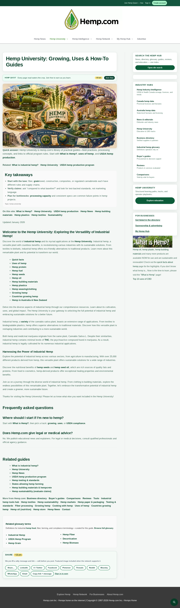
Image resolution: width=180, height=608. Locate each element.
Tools (96, 498)
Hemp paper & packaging (91, 502)
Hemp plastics (21, 215)
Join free (109, 78)
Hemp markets (68, 502)
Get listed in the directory (147, 220)
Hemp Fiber (69, 534)
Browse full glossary (103, 528)
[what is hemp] (152, 241)
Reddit (92, 568)
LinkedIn (24, 568)
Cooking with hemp (62, 506)
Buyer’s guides (56, 498)
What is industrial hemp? (25, 165)
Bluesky (104, 568)
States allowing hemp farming (27, 484)
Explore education (155, 200)
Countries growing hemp (25, 296)
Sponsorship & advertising (148, 226)
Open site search (155, 67)
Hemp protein (19, 267)
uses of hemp (86, 153)
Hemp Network (103, 39)
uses (60, 423)
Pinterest (66, 568)
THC (47, 340)
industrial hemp (32, 241)
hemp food (31, 528)
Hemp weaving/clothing (24, 289)
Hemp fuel (17, 270)
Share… (11, 568)
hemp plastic (148, 249)
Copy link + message (42, 574)
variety (24, 321)
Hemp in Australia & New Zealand (29, 300)
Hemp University (57, 39)
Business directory (37, 498)
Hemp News (40, 39)
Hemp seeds (18, 274)
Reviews (87, 498)
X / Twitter (37, 568)
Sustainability (55, 215)
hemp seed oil (61, 367)
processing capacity (40, 196)
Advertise (141, 39)
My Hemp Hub (123, 39)
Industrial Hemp (16, 535)
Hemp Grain (14, 543)
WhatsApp (12, 574)
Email (24, 574)
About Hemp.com (115, 594)
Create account (160, 3)
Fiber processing (24, 506)
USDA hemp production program (77, 165)
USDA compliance (75, 423)
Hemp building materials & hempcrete (32, 487)
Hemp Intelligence (80, 39)
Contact (66, 509)
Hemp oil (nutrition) (21, 509)
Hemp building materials (25, 281)
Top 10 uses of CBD (142, 279)
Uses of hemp (19, 263)
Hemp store (39, 509)
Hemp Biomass (71, 543)
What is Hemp (147, 275)
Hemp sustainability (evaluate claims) (31, 491)
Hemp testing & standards (25, 480)
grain (36, 181)
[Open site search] (174, 602)
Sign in (147, 3)
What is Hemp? (68, 153)
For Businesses (97, 594)
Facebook (52, 568)
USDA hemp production (66, 211)
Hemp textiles (38, 215)
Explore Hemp (63, 594)
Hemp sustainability (48, 502)
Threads (79, 568)
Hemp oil (16, 278)
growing (52, 423)
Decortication (70, 538)
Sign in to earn (61, 574)
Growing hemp (19, 293)
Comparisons (74, 498)
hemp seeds (43, 367)
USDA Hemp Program (19, 539)
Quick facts (18, 259)
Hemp (7, 78)
